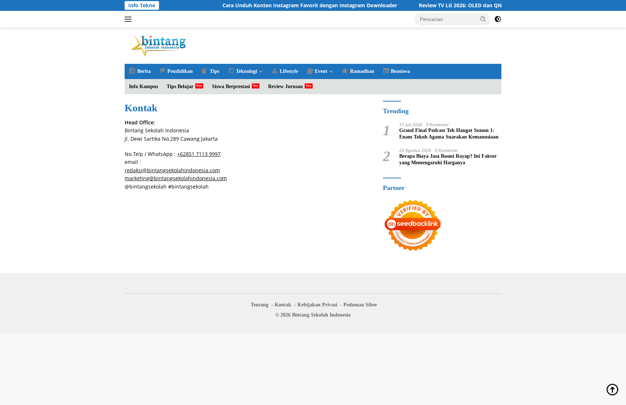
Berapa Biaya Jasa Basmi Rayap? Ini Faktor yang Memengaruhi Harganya (448, 159)
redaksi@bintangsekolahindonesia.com (172, 170)
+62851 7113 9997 (199, 153)
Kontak (283, 304)
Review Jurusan (285, 86)
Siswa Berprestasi (231, 86)
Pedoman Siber (360, 304)
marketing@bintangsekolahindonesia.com (176, 178)
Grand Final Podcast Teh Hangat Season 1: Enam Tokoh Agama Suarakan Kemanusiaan (448, 134)
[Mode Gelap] (497, 19)
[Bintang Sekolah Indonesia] (159, 45)
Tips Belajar (180, 86)
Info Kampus (143, 86)
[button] (483, 19)
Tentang (259, 304)
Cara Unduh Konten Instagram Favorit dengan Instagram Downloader (300, 5)
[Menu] (129, 19)
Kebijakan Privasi (317, 304)
